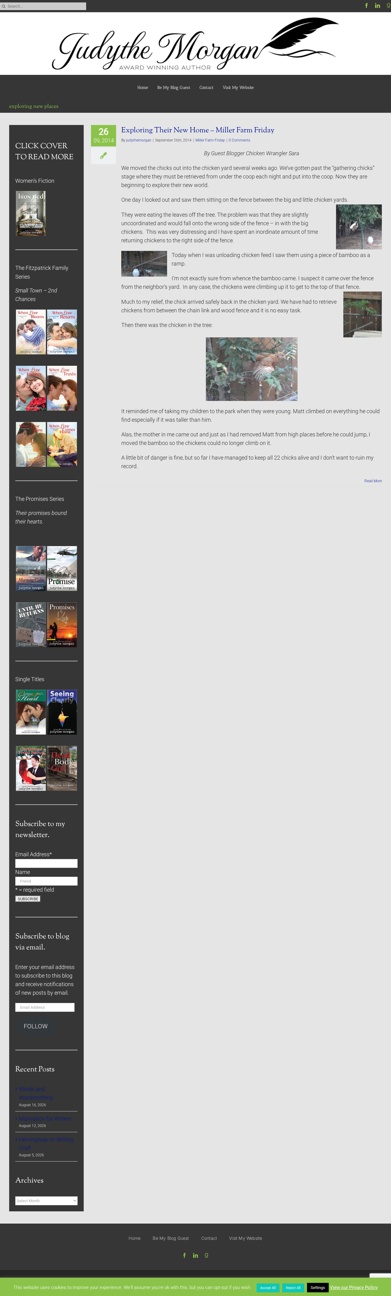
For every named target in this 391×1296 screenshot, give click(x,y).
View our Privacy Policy (354, 1287)
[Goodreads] (388, 5)
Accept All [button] (268, 1288)
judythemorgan (138, 140)
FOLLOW (36, 1026)
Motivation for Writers (45, 1119)
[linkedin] (377, 5)
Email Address (33, 854)
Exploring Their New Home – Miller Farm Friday (197, 130)
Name (22, 872)
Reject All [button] (293, 1288)
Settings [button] (318, 1287)
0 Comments (239, 140)
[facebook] (366, 5)
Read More (373, 481)
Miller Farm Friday (210, 140)
